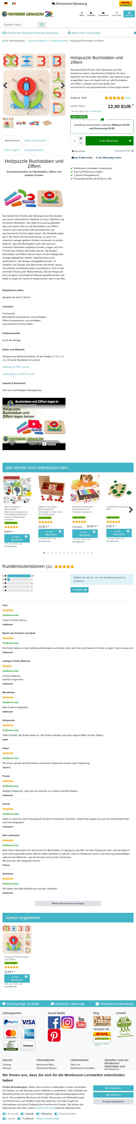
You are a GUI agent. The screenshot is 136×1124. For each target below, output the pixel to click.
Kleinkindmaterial (58, 41)
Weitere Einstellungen (47, 1118)
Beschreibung (12, 140)
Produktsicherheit (34, 150)
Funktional (28, 1118)
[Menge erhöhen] (80, 138)
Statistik (30, 1113)
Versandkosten (95, 111)
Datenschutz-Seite (45, 1108)
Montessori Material (37, 41)
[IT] (14, 3)
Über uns (75, 1064)
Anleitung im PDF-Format (15, 367)
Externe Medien (67, 1113)
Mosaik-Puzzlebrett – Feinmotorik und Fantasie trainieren (83, 509)
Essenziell (13, 1113)
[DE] (5, 3)
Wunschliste (79, 151)
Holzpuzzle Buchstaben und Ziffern (16, 958)
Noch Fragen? (12, 150)
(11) (127, 98)
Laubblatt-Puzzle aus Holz (117, 508)
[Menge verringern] (80, 143)
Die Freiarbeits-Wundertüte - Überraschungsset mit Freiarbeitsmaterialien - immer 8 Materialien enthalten (16, 513)
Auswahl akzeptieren (113, 1101)
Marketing (46, 1113)
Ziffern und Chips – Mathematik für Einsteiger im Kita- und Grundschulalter (50, 511)
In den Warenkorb (108, 140)
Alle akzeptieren (113, 1088)
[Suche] (42, 25)
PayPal (11, 1118)
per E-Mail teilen (84, 157)
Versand (6, 1068)
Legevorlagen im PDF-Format (18, 374)
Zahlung (6, 1064)
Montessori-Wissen (46, 1068)
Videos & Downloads (35, 140)
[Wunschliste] (116, 13)
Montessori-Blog (45, 1064)
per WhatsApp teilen (110, 157)
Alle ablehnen (113, 1094)
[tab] (12, 140)
